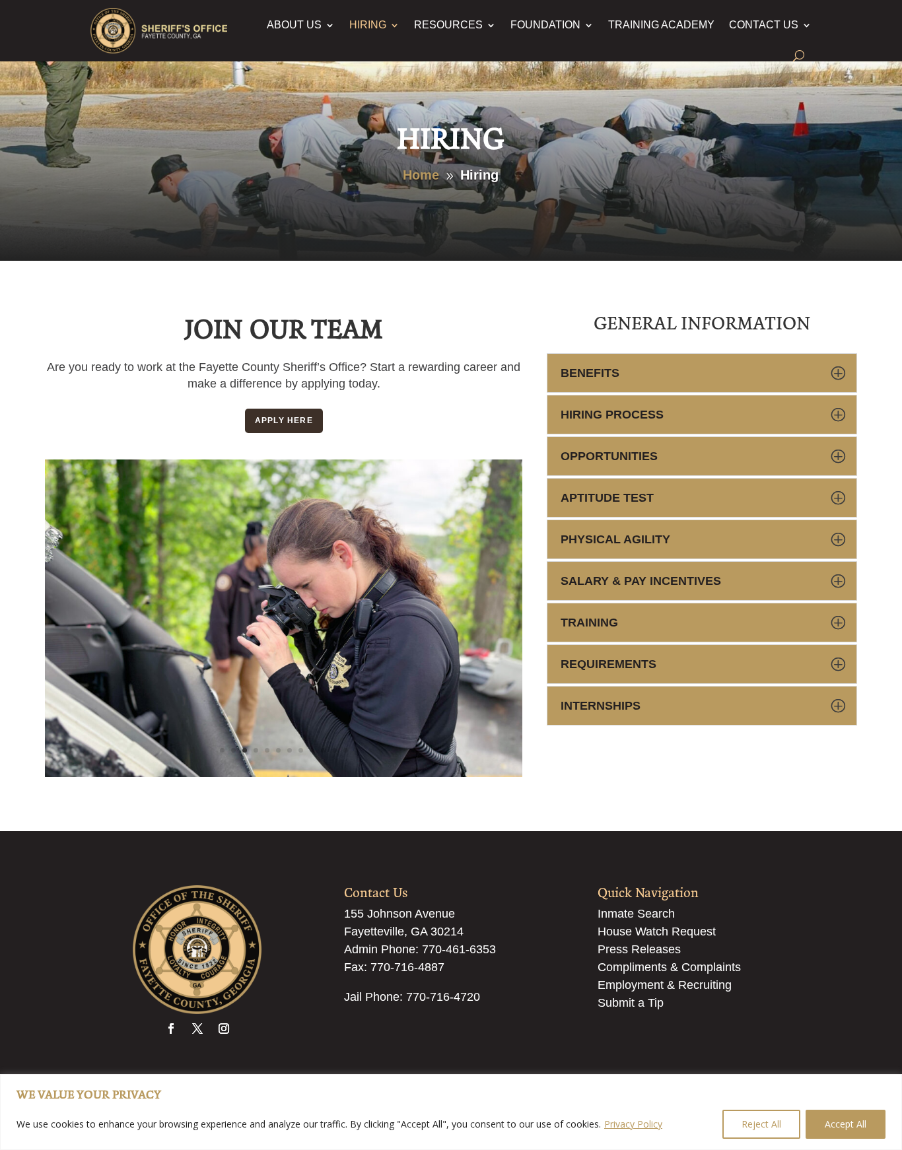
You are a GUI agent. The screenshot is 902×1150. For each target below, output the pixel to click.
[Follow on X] (197, 1028)
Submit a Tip (631, 1002)
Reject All (761, 1124)
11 (334, 751)
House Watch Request (657, 931)
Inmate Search (636, 913)
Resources (448, 24)
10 (323, 751)
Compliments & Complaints (669, 967)
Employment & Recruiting (665, 985)
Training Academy (661, 24)
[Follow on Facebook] (171, 1028)
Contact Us (763, 24)
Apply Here (284, 420)
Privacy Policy (633, 1124)
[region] (451, 1112)
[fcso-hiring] (283, 774)
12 (345, 751)
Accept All (845, 1124)
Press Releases (639, 949)
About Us (294, 24)
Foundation (545, 24)
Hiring (367, 24)
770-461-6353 (459, 949)
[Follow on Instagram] (223, 1028)
